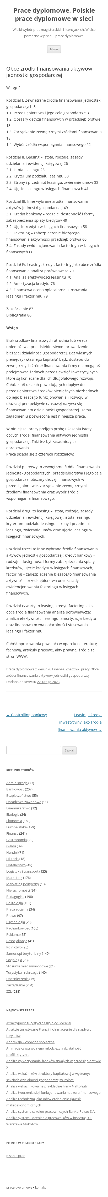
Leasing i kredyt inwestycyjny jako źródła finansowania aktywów (80, 722)
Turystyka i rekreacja (22, 972)
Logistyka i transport (22, 871)
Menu (54, 49)
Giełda (11, 846)
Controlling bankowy (26, 714)
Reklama (13, 934)
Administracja (17, 782)
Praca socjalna (17, 909)
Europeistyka (16, 827)
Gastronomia (16, 839)
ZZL (9, 991)
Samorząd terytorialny (23, 953)
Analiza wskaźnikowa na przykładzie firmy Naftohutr (47, 1086)
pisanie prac (15, 1155)
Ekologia (12, 814)
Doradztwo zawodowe (23, 801)
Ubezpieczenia (17, 978)
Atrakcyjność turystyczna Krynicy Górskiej (38, 1023)
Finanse (58, 669)
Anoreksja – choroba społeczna (30, 1042)
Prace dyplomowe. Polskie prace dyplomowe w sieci (54, 14)
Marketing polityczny (22, 884)
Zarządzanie (15, 985)
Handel (12, 852)
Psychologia (15, 921)
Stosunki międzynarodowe (27, 966)
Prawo (11, 915)
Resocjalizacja (16, 940)
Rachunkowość (18, 928)
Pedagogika (15, 896)
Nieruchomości (18, 890)
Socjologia (14, 959)
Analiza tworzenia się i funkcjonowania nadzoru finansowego (53, 1092)
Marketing (14, 877)
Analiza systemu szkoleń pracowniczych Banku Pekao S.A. (50, 1111)
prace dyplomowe (19, 1187)
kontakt (40, 1187)
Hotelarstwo (16, 865)
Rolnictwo (14, 947)
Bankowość (15, 789)
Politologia (14, 903)
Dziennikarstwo (18, 808)
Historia (12, 858)
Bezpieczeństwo (18, 795)
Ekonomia (14, 820)
